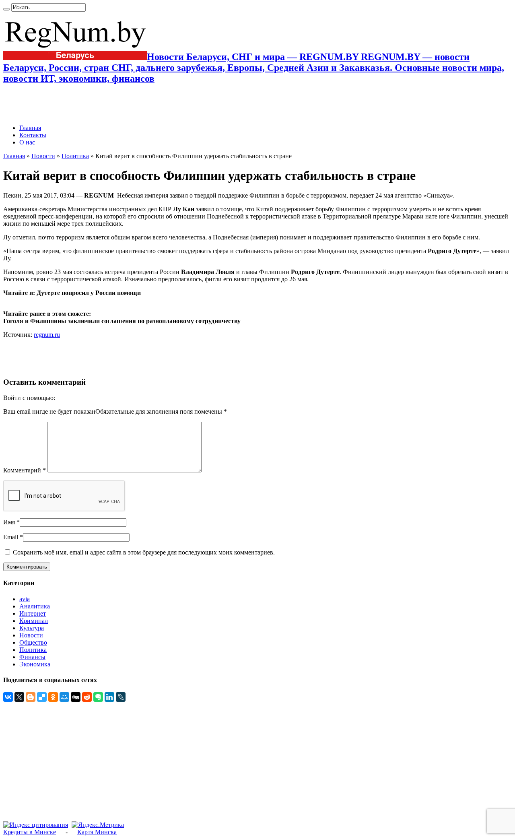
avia (24, 599)
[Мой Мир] (64, 697)
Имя (9, 522)
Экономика (34, 664)
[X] (19, 697)
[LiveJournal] (121, 697)
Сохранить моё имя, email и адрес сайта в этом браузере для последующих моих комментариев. (144, 552)
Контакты (32, 135)
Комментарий (24, 470)
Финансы (32, 656)
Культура (31, 628)
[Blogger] (30, 697)
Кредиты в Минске (29, 832)
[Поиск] (6, 9)
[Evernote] (98, 697)
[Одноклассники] (53, 697)
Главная (30, 127)
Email (10, 537)
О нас (27, 142)
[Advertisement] (97, 104)
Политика (75, 156)
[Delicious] (42, 697)
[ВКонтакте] (8, 697)
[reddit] (87, 697)
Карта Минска (97, 832)
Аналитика (34, 606)
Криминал (33, 620)
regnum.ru (47, 334)
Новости (43, 156)
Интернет (32, 613)
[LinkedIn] (109, 697)
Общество (33, 642)
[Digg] (75, 697)
